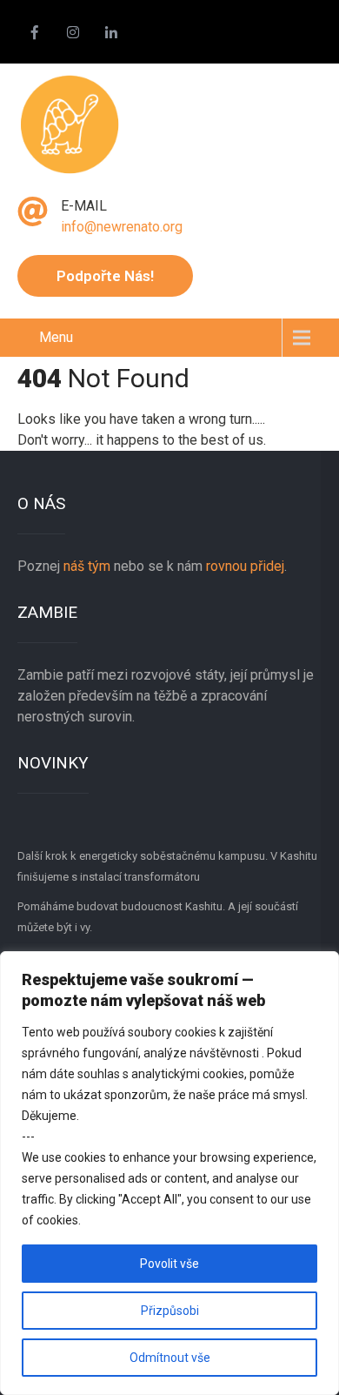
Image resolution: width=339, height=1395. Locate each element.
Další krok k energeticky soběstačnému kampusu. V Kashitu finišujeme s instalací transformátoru (167, 866)
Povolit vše (169, 1264)
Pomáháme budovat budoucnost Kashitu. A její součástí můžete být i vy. (157, 917)
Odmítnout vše (170, 1358)
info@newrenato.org (122, 226)
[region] (169, 1173)
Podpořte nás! (105, 276)
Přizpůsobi (170, 1311)
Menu (56, 337)
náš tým (87, 566)
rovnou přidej (243, 566)
